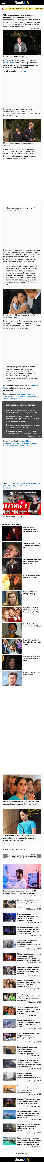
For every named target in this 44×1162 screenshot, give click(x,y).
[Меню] (3, 3)
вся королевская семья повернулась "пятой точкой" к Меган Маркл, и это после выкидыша (21, 396)
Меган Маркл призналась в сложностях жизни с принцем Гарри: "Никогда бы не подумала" (20, 443)
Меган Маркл (8, 63)
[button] (5, 856)
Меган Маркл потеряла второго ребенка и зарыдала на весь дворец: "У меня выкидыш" (21, 485)
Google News (22, 71)
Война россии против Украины (19, 9)
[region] (22, 89)
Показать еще (34, 436)
